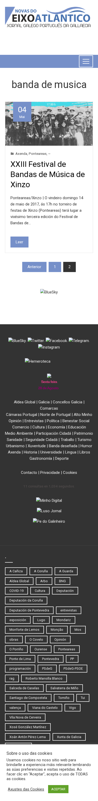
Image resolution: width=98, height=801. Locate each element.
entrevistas (68, 610)
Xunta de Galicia (69, 737)
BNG (62, 581)
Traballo (67, 439)
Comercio (20, 427)
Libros (84, 452)
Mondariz (63, 620)
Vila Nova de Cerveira (25, 717)
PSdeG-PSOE (73, 668)
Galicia (44, 402)
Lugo (41, 620)
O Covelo (36, 639)
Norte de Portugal (55, 414)
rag (11, 678)
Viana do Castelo (45, 708)
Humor (86, 446)
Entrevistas (34, 421)
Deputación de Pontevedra (29, 610)
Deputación (65, 591)
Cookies (70, 472)
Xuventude (37, 446)
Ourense (40, 649)
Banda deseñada (63, 446)
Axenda (21, 153)
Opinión (15, 421)
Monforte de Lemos (24, 630)
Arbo (44, 581)
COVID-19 (16, 591)
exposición (17, 620)
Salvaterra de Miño (64, 688)
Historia (30, 452)
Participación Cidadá (53, 433)
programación (20, 668)
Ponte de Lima (20, 659)
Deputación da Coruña (26, 600)
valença (15, 708)
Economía (56, 427)
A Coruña (41, 571)
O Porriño (16, 649)
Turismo (84, 439)
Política (53, 421)
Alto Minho (83, 414)
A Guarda (66, 571)
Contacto (29, 472)
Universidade (51, 452)
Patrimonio (83, 433)
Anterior (34, 266)
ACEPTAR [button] (58, 789)
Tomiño (64, 698)
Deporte (62, 458)
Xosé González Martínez (27, 727)
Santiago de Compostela (28, 698)
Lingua (70, 452)
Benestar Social (75, 421)
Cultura (38, 427)
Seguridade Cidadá (41, 439)
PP (72, 659)
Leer (19, 242)
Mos (77, 630)
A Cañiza (16, 571)
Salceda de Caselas (24, 688)
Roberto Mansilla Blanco (44, 678)
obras (13, 639)
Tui (83, 698)
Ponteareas (38, 153)
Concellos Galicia (67, 402)
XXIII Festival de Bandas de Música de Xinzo (47, 174)
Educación (77, 427)
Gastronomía (41, 458)
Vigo (72, 708)
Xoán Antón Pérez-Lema (27, 737)
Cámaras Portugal (21, 414)
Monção (57, 630)
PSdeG (47, 668)
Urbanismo (15, 446)
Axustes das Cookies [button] (26, 789)
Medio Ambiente (19, 433)
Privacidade (50, 472)
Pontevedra (50, 659)
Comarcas (49, 408)
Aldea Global (24, 402)
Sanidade (14, 439)
